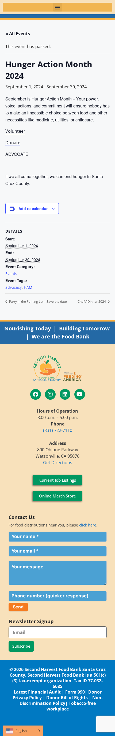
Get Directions (57, 463)
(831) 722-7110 (57, 430)
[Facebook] (35, 394)
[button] (57, 7)
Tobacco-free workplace (71, 706)
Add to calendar (33, 208)
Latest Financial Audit (37, 692)
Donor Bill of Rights (67, 698)
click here (87, 525)
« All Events (17, 34)
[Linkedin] (65, 394)
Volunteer (15, 131)
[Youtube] (79, 394)
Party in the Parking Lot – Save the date (37, 301)
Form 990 (75, 692)
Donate (12, 143)
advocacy (13, 287)
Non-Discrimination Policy (61, 700)
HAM (28, 287)
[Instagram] (50, 394)
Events (11, 273)
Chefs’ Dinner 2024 (92, 301)
